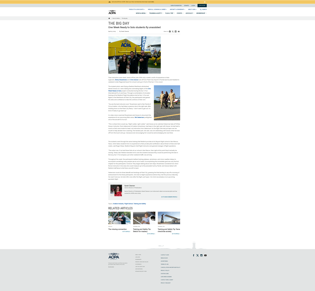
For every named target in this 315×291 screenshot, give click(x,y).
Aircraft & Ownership (177, 9)
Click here (151, 1)
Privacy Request (166, 283)
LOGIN (193, 5)
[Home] (110, 18)
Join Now (202, 5)
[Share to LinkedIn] (176, 31)
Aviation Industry (118, 203)
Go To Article (126, 231)
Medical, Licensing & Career (157, 9)
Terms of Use (164, 264)
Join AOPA (137, 257)
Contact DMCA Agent (167, 279)
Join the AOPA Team (140, 266)
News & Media (141, 13)
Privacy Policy (165, 270)
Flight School (128, 203)
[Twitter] (198, 256)
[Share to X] (173, 31)
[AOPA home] (112, 14)
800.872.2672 (111, 267)
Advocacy (189, 13)
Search (204, 9)
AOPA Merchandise (166, 276)
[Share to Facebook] (170, 31)
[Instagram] (202, 256)
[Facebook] (194, 256)
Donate (186, 5)
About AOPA (191, 9)
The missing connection (117, 229)
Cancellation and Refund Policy (170, 267)
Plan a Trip (169, 13)
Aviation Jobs (165, 273)
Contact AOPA (165, 255)
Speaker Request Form (141, 271)
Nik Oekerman (139, 117)
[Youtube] (205, 256)
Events (179, 13)
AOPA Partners (138, 269)
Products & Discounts (136, 9)
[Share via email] (179, 31)
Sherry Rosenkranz (121, 80)
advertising (164, 261)
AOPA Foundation (176, 5)
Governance (138, 264)
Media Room (164, 258)
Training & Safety (155, 13)
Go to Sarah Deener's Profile (169, 196)
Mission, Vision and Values (141, 261)
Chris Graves (134, 80)
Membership (200, 13)
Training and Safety (140, 203)
